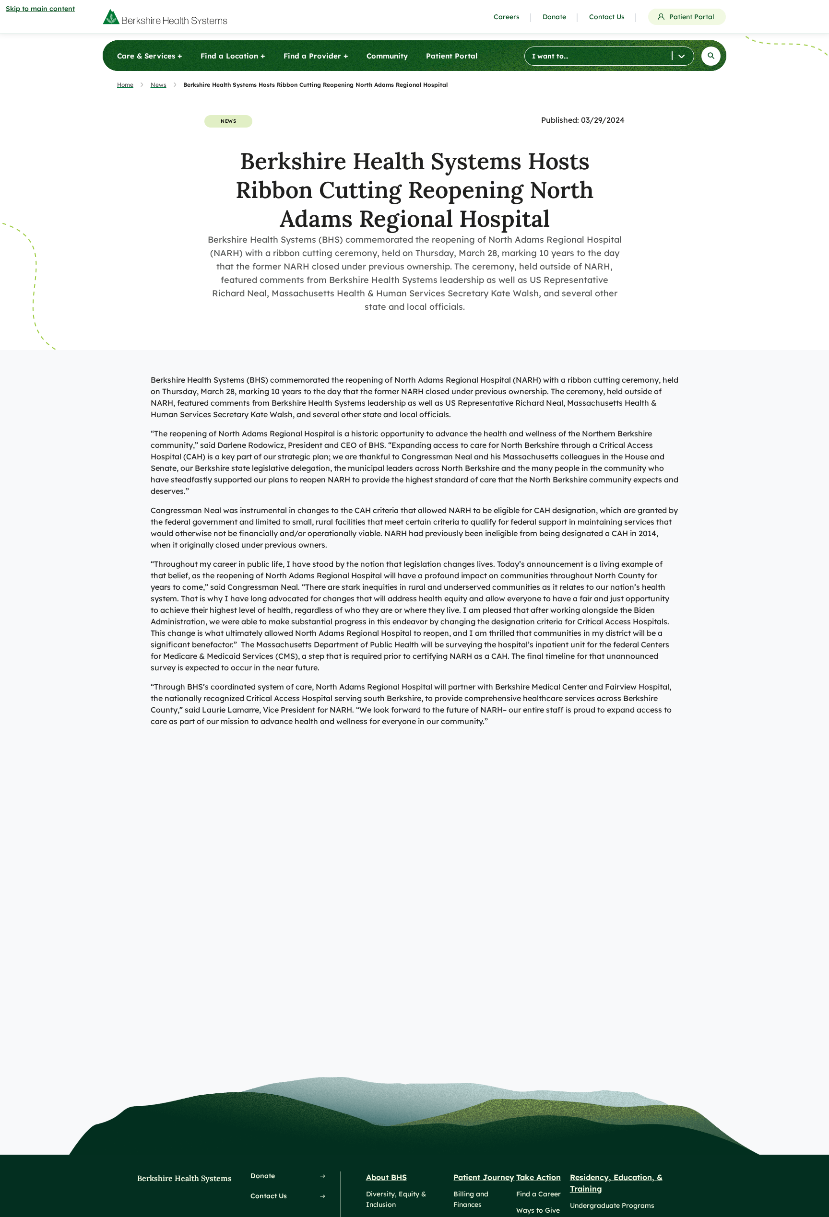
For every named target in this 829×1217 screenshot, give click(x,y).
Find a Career (538, 1194)
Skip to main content (40, 8)
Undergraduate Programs (612, 1205)
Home (125, 84)
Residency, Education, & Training (616, 1183)
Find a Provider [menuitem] (316, 55)
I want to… (550, 56)
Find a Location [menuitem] (233, 55)
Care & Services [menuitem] (149, 55)
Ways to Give (538, 1210)
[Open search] (711, 56)
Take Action (538, 1177)
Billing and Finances (470, 1199)
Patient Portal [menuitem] (451, 55)
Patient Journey (483, 1177)
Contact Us (607, 16)
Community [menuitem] (387, 55)
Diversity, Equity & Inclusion (396, 1199)
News (158, 84)
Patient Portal (691, 16)
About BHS (386, 1177)
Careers (507, 16)
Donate (554, 16)
